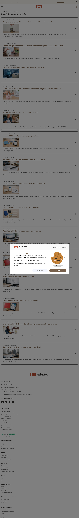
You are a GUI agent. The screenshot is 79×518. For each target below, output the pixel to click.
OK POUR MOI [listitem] (57, 270)
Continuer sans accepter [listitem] (59, 248)
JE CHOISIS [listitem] (40, 270)
